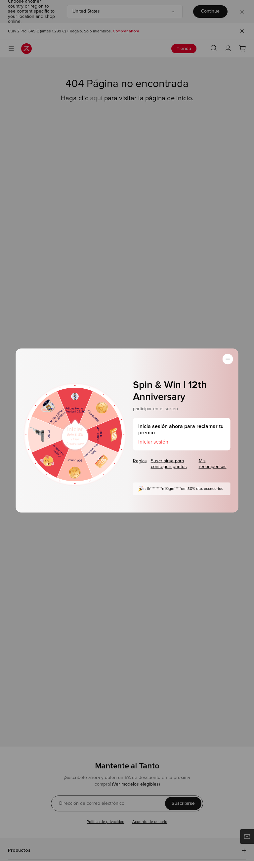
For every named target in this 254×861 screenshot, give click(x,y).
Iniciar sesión (153, 441)
